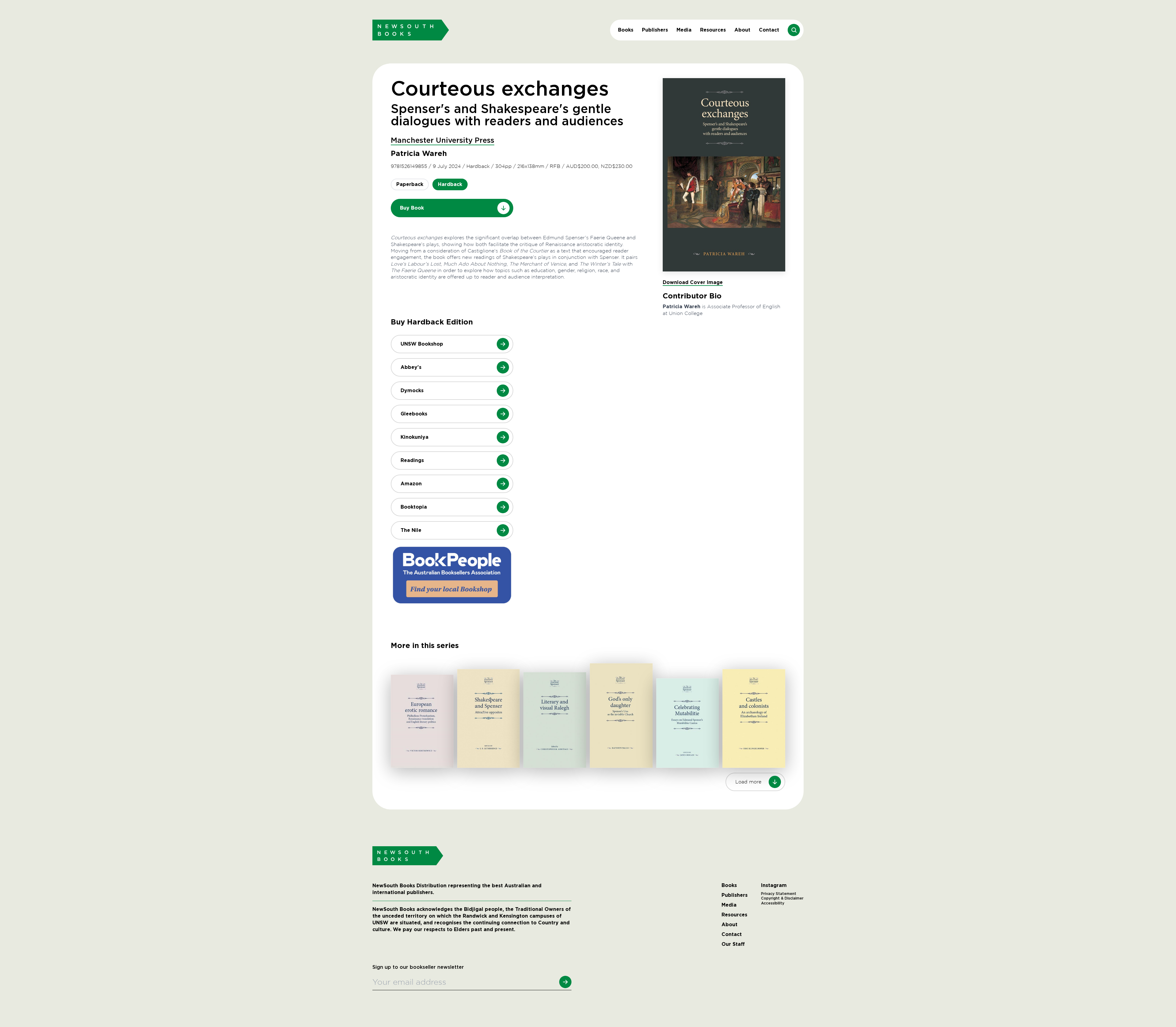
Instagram (774, 885)
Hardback (450, 184)
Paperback (409, 184)
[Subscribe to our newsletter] (565, 982)
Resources (713, 30)
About (742, 30)
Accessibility (772, 903)
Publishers (655, 30)
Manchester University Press (442, 140)
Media (684, 30)
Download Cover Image (693, 282)
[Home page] (410, 30)
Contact (769, 30)
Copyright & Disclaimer (782, 898)
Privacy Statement (778, 894)
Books (625, 30)
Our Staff (733, 944)
